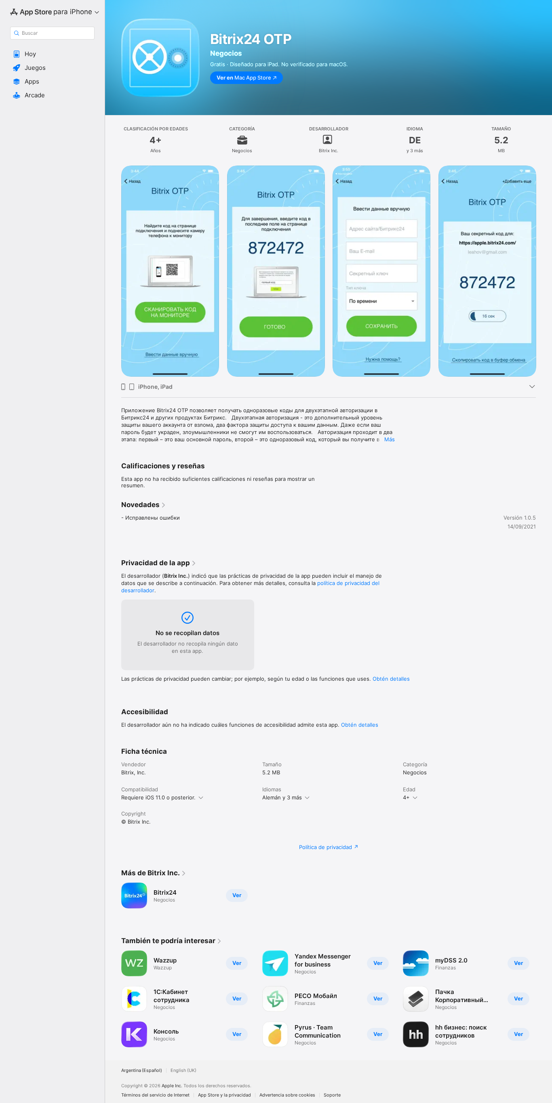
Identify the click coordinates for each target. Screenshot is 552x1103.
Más (389, 439)
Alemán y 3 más (282, 797)
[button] (52, 54)
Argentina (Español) (141, 1070)
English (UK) (183, 1070)
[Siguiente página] (544, 271)
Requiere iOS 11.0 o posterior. (158, 797)
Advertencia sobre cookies (287, 1095)
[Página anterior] (113, 271)
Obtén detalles (391, 678)
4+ (406, 797)
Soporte (332, 1095)
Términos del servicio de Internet (155, 1095)
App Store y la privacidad (224, 1095)
